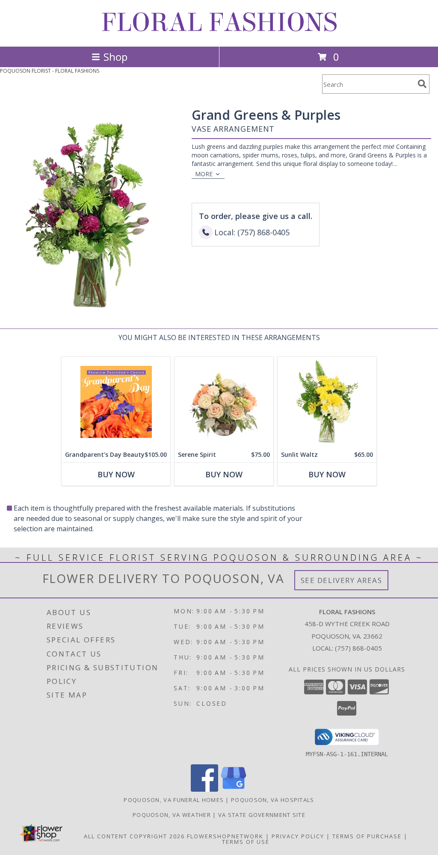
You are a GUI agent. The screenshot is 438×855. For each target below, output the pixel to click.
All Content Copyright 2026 (134, 836)
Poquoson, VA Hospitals (272, 800)
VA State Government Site (261, 815)
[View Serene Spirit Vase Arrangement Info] (224, 402)
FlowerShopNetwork (225, 836)
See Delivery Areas (341, 580)
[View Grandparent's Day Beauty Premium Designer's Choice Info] (116, 402)
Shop (115, 57)
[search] (422, 84)
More (204, 174)
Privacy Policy (298, 836)
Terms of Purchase (367, 836)
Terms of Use (245, 842)
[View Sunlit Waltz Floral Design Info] (327, 402)
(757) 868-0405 (358, 648)
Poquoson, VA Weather (172, 815)
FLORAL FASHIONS (219, 22)
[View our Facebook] (204, 789)
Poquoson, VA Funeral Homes (174, 800)
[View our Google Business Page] (233, 789)
